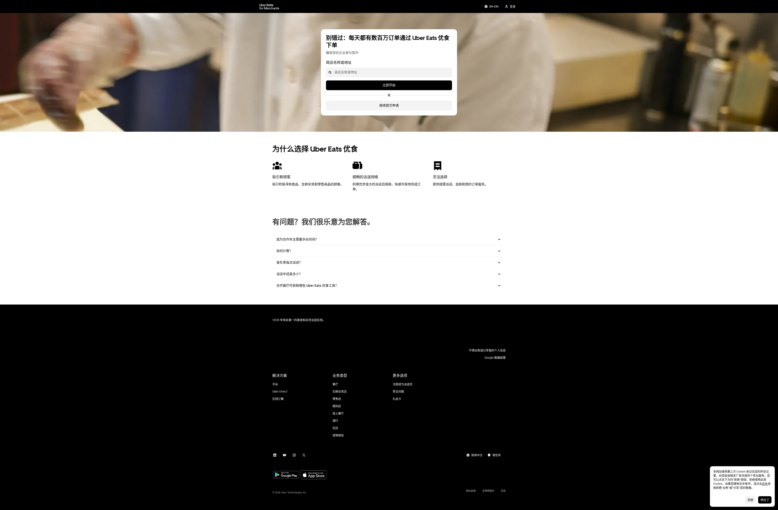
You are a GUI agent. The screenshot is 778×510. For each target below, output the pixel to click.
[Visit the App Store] (314, 475)
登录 (512, 6)
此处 (765, 483)
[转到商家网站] (269, 6)
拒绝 (750, 499)
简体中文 (477, 455)
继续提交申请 (389, 105)
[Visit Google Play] (286, 475)
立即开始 (389, 85)
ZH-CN (493, 6)
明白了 (765, 499)
